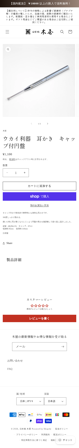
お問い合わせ (15, 360)
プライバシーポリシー (27, 434)
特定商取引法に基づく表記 (34, 440)
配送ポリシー (59, 434)
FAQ (9, 369)
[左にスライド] (31, 124)
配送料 (12, 159)
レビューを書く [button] (39, 318)
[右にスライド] (48, 124)
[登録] (63, 346)
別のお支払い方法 (39, 205)
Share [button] (9, 243)
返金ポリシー (61, 429)
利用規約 (45, 434)
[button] (7, 32)
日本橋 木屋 (25, 429)
